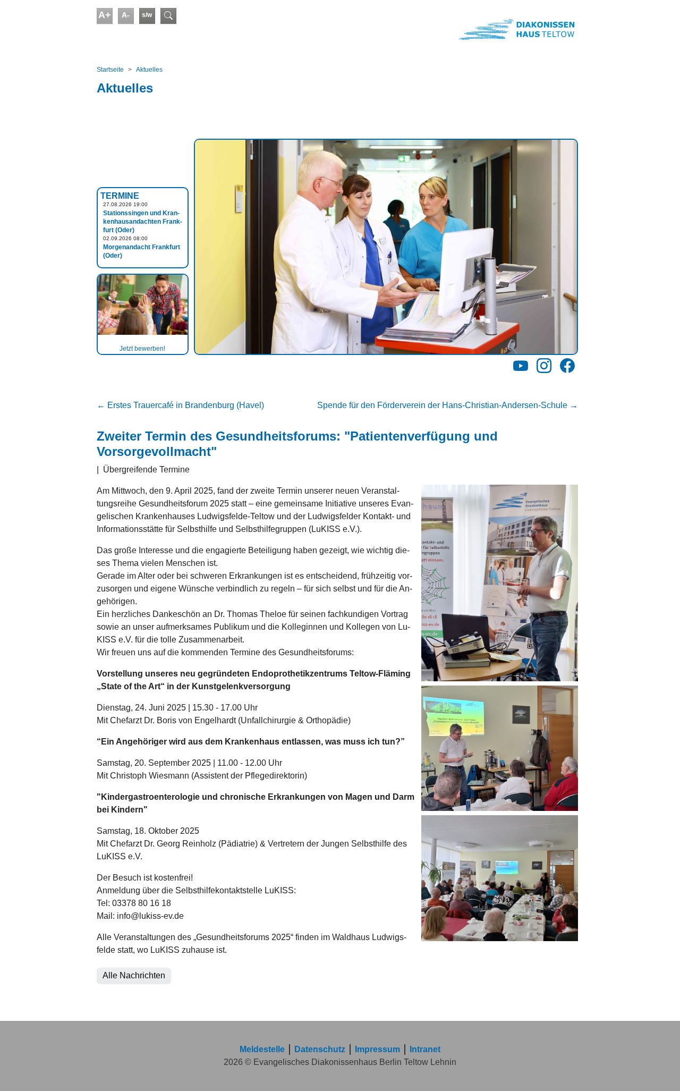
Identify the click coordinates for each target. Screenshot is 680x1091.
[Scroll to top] (656, 1067)
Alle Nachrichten (134, 975)
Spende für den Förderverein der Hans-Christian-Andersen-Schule (447, 405)
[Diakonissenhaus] (459, 29)
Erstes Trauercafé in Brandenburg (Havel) (180, 405)
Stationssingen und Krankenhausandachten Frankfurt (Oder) (142, 221)
